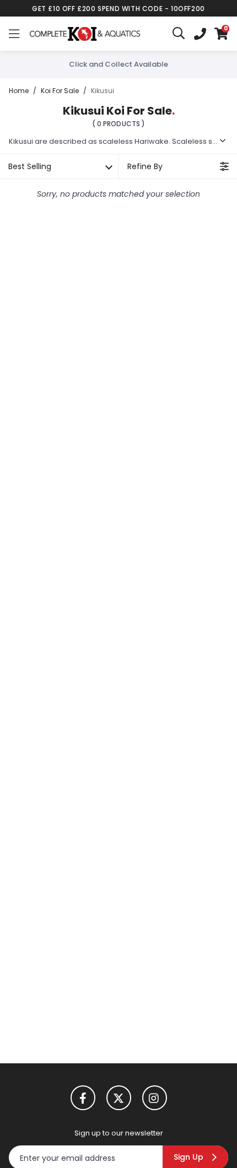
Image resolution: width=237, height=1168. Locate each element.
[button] (221, 34)
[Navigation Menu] (14, 34)
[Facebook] (83, 1097)
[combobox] (179, 34)
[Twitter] (118, 1097)
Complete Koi (85, 34)
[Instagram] (154, 1097)
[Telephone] (200, 34)
